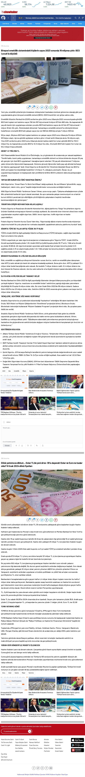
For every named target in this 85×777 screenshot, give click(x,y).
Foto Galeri (58, 739)
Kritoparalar (47, 23)
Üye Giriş (4, 754)
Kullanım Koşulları (55, 774)
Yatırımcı (31, 673)
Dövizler (14, 23)
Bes (9, 371)
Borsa (55, 23)
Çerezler (42, 774)
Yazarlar (58, 745)
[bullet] (30, 445)
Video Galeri (59, 742)
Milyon (24, 371)
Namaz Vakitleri (34, 742)
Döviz (73, 23)
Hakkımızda (20, 774)
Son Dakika (19, 748)
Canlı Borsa (5, 23)
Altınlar (22, 23)
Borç (3, 673)
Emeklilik (16, 371)
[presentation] (8, 18)
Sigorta (31, 371)
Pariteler (37, 23)
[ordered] (28, 445)
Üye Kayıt (4, 757)
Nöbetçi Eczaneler (21, 745)
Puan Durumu (33, 745)
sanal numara (19, 751)
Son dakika (63, 18)
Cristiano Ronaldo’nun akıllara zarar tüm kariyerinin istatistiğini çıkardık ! (40, 18)
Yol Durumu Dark (6, 742)
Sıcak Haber (59, 751)
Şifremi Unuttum (6, 760)
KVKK (47, 774)
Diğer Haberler (64, 23)
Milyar (23, 673)
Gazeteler (58, 748)
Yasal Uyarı (65, 774)
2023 (3, 371)
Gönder (7, 445)
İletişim (27, 774)
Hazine (17, 673)
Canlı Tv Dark (19, 739)
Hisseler (29, 23)
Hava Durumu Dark (7, 739)
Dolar (10, 673)
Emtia (80, 23)
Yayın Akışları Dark (21, 742)
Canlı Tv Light (5, 745)
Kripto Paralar (48, 748)
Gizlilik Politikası (34, 774)
